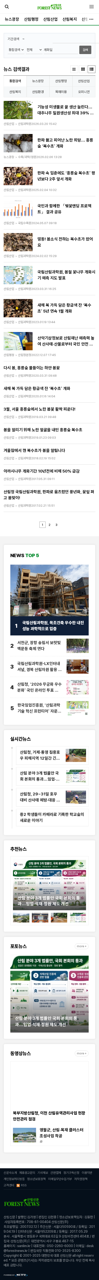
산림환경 (38, 92)
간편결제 (55, 1173)
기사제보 (42, 1173)
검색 (85, 50)
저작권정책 (80, 1179)
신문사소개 (10, 1173)
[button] (16, 886)
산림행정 (31, 19)
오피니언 (84, 92)
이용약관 (87, 1173)
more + (82, 946)
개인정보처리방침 (14, 1179)
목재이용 (61, 92)
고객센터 (9, 1185)
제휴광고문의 (27, 1173)
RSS (24, 1185)
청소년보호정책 (36, 1179)
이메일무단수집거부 (60, 1179)
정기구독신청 (71, 1173)
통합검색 (15, 81)
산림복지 (69, 19)
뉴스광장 (12, 19)
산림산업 (50, 19)
